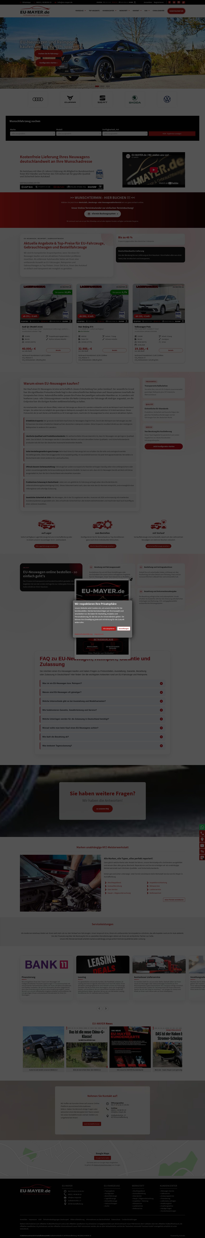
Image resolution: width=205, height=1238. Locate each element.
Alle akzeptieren (108, 628)
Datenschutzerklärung (84, 634)
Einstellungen (124, 628)
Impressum (98, 634)
